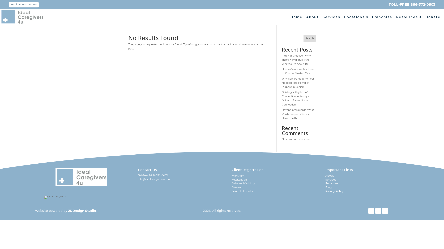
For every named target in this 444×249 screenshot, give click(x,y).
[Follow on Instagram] (378, 211)
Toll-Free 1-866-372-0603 (153, 175)
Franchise (382, 17)
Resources (407, 17)
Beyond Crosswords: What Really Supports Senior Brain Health (298, 114)
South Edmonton (243, 191)
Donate (433, 17)
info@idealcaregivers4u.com (155, 179)
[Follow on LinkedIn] (385, 211)
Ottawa (236, 187)
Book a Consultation (24, 4)
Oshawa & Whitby (243, 183)
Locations (354, 17)
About (312, 17)
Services (331, 17)
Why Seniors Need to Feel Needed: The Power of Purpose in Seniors (298, 83)
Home (296, 17)
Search (309, 38)
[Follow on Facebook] (371, 211)
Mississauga (239, 179)
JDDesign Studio (82, 211)
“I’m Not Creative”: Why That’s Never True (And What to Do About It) (296, 60)
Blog (328, 187)
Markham (238, 175)
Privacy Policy (334, 191)
